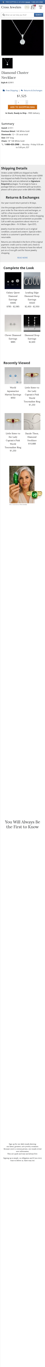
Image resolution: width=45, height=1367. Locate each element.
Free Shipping (11, 90)
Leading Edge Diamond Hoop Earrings (32, 296)
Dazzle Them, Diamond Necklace (32, 437)
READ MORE (22, 257)
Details (28, 2)
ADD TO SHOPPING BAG (22, 107)
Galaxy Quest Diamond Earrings (13, 296)
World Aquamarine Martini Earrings (13, 391)
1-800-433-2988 (37, 2)
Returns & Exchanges (32, 90)
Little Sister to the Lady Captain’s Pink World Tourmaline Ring (32, 395)
